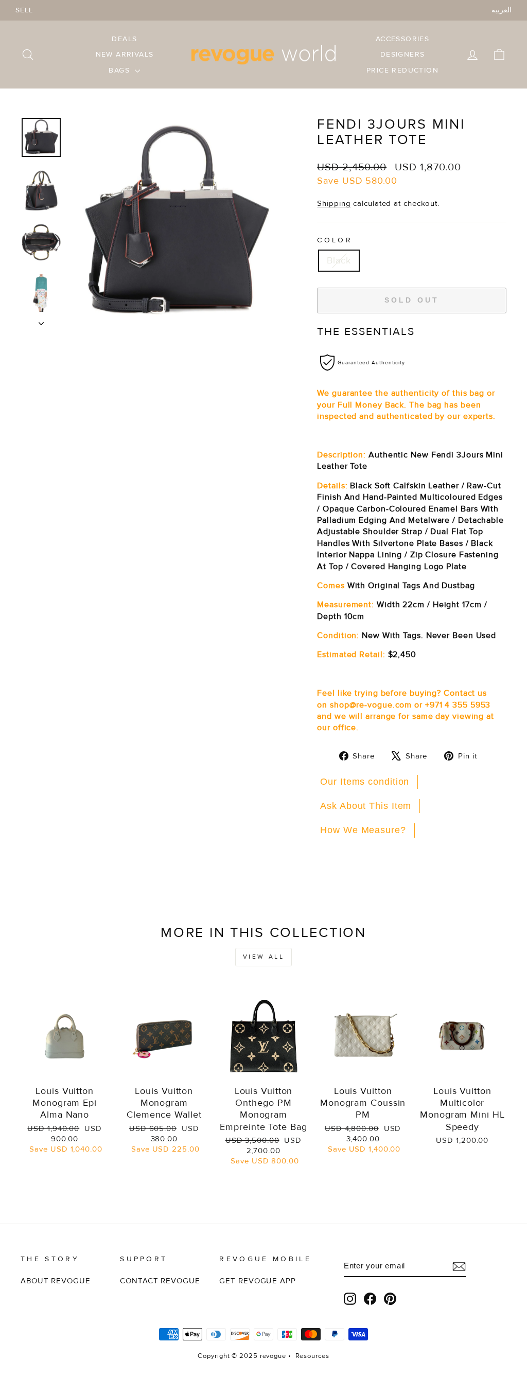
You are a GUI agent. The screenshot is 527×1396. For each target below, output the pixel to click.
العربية (501, 10)
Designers (402, 54)
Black (339, 260)
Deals (124, 38)
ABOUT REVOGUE (56, 1281)
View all (264, 957)
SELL (24, 10)
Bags (120, 70)
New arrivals (125, 54)
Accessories (402, 38)
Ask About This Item (365, 806)
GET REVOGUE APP (257, 1281)
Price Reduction (402, 70)
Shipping (333, 203)
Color (335, 240)
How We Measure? (363, 830)
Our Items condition (364, 781)
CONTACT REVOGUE (160, 1281)
